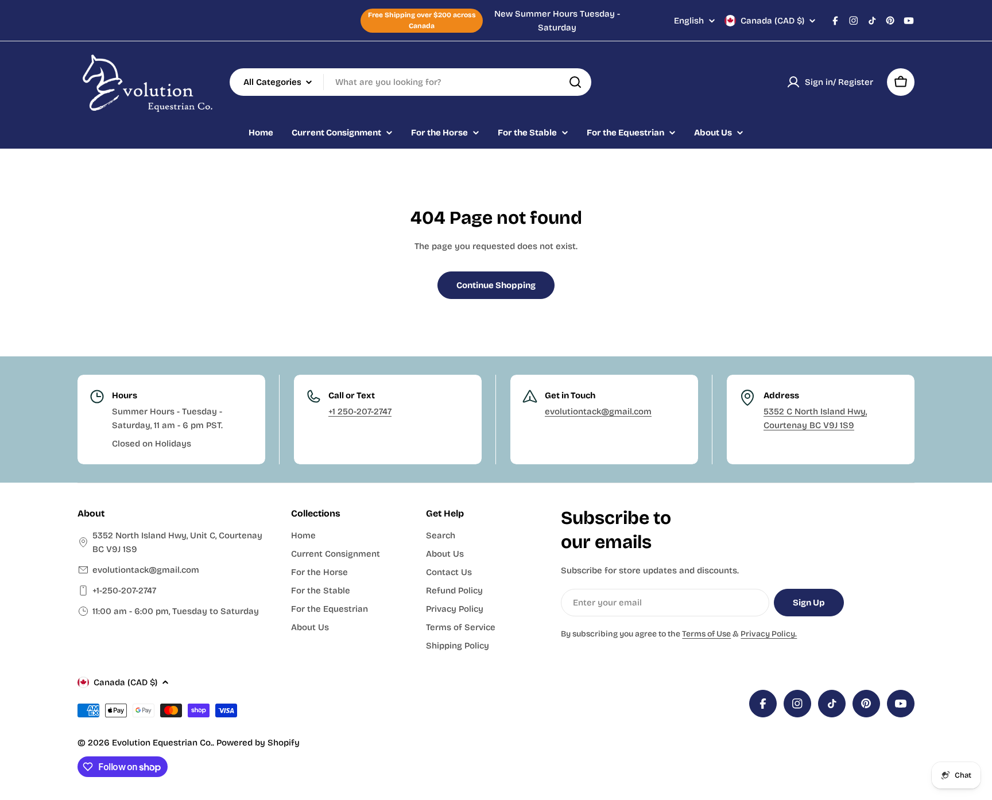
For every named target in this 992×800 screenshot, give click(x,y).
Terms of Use (706, 634)
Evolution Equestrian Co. (162, 742)
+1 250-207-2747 (360, 411)
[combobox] (410, 82)
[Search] (575, 82)
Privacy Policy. (769, 634)
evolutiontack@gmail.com (598, 411)
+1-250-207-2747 (124, 590)
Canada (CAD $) (772, 20)
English (689, 21)
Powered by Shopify (258, 742)
